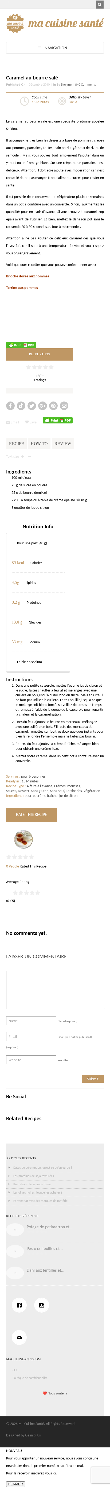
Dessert (23, 791)
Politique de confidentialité (30, 1378)
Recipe (16, 443)
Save (33, 423)
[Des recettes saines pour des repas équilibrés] (55, 30)
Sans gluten (39, 791)
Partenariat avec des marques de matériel (40, 1201)
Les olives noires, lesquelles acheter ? (37, 1192)
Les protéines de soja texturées (33, 1176)
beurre (30, 796)
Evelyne (66, 84)
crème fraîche (47, 796)
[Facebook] (21, 1305)
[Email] (21, 1337)
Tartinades (74, 791)
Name (67, 1021)
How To (39, 443)
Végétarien (92, 791)
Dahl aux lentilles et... (45, 1270)
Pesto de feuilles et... (45, 1249)
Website (63, 1060)
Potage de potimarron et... (50, 1227)
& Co (37, 1436)
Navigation (56, 47)
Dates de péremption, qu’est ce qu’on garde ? (42, 1167)
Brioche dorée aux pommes (27, 276)
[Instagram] (43, 1305)
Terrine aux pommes (22, 288)
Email (14, 423)
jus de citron (68, 796)
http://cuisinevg (18, 334)
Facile (73, 102)
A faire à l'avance (39, 786)
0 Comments (87, 84)
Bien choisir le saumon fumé (32, 1184)
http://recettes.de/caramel (27, 322)
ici (54, 1473)
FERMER (15, 1484)
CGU (15, 1370)
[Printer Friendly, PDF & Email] (21, 345)
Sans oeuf (57, 791)
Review (62, 443)
